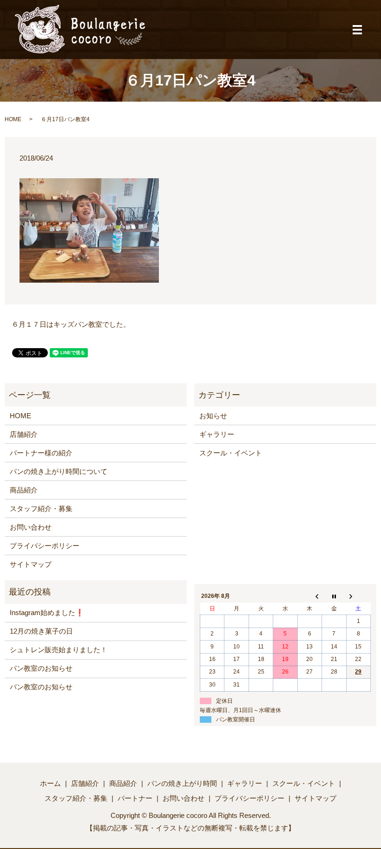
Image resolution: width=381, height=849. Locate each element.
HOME (13, 119)
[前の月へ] (309, 596)
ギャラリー (216, 434)
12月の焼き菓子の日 (41, 631)
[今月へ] (334, 596)
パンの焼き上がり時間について (58, 471)
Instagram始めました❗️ (47, 612)
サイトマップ (31, 564)
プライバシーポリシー (44, 546)
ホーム (50, 783)
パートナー (135, 798)
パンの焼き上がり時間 (182, 783)
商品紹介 (24, 490)
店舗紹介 (24, 434)
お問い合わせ (31, 527)
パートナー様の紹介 (41, 453)
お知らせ (213, 416)
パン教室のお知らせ (41, 668)
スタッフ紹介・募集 (41, 508)
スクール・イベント (230, 453)
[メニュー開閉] (357, 29)
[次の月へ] (358, 596)
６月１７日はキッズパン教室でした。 (71, 324)
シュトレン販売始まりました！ (58, 650)
